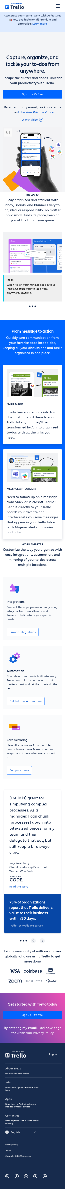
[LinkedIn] (26, 1176)
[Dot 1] (29, 306)
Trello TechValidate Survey (26, 925)
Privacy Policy (11, 1144)
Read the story (18, 886)
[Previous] (33, 940)
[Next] (42, 940)
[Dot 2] (32, 306)
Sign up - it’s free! (33, 94)
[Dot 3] (35, 306)
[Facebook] (17, 1176)
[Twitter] (35, 1176)
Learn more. (39, 23)
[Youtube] (45, 1176)
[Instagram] (7, 1176)
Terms (8, 1150)
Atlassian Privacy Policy (35, 112)
